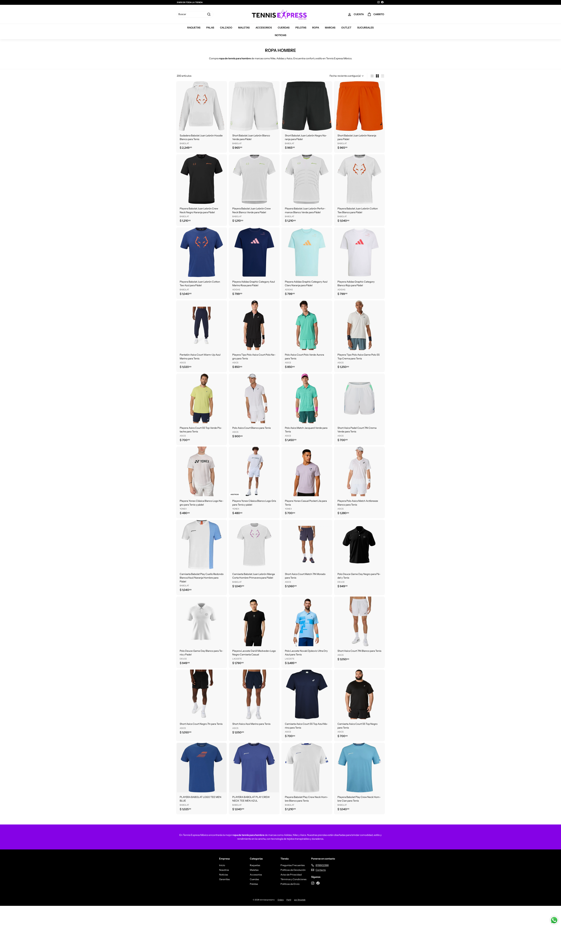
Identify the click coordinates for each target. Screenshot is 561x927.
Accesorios (264, 27)
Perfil (288, 900)
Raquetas (193, 27)
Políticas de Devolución (293, 869)
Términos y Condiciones (293, 879)
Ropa (315, 27)
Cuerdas (284, 27)
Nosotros (224, 869)
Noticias (280, 35)
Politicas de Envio (289, 883)
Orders (281, 900)
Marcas (330, 27)
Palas (210, 27)
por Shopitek (299, 900)
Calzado (226, 27)
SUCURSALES (365, 27)
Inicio (222, 865)
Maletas (244, 27)
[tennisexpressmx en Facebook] (318, 883)
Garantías (224, 879)
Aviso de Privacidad (291, 874)
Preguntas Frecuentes (292, 865)
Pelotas (300, 27)
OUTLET (346, 27)
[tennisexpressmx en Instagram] (312, 883)
